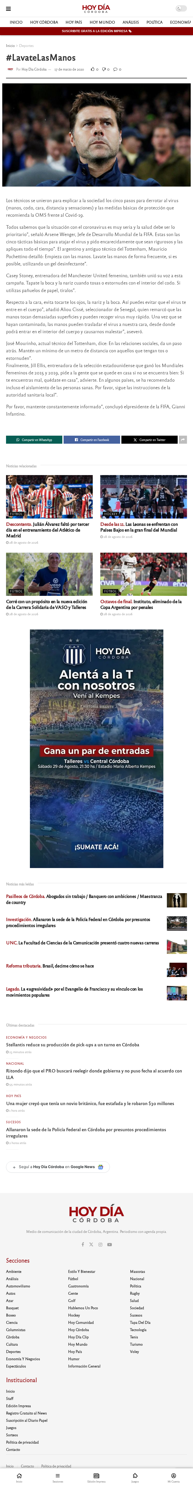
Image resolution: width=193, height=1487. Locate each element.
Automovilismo (18, 1286)
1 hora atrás (17, 1110)
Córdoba (12, 1337)
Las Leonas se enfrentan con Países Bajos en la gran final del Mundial (139, 527)
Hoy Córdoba (44, 22)
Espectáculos (16, 1366)
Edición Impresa (18, 1405)
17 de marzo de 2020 (69, 69)
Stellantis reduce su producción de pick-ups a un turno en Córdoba (72, 1044)
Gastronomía (78, 1286)
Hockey (111, 514)
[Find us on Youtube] (109, 1244)
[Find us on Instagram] (100, 1244)
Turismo (136, 1344)
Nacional (15, 1063)
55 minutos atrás (20, 1084)
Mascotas (137, 1271)
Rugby (135, 1293)
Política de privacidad (22, 1442)
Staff (9, 1398)
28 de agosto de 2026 (23, 542)
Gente (73, 1293)
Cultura (12, 1344)
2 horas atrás (17, 1143)
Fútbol (16, 514)
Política (155, 22)
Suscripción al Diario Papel (26, 1420)
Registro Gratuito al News (26, 1413)
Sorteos (12, 1435)
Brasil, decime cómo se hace (50, 965)
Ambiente (13, 1271)
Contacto (13, 1449)
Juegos (11, 1427)
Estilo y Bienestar (81, 1271)
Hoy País (74, 22)
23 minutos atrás (20, 1052)
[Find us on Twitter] (91, 1244)
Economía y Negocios (26, 1037)
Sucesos (13, 1122)
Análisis (131, 22)
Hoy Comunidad (81, 1322)
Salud (134, 1300)
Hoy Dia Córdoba (34, 69)
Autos (10, 1293)
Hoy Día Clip (78, 1337)
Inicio (16, 22)
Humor (73, 1358)
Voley (134, 1351)
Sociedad (137, 1307)
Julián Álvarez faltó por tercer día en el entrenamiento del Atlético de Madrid (47, 529)
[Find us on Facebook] (82, 1244)
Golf (71, 1300)
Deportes (26, 45)
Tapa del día (140, 1322)
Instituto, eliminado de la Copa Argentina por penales (140, 604)
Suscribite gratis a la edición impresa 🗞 (96, 31)
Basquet (12, 1307)
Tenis (134, 1337)
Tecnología (138, 1329)
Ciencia (12, 1322)
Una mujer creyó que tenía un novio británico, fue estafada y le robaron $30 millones (90, 1103)
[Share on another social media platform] (183, 440)
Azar (9, 1300)
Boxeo (11, 1315)
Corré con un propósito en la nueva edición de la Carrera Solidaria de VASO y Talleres (46, 604)
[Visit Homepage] (96, 9)
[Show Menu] (8, 8)
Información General (84, 1366)
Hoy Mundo (102, 22)
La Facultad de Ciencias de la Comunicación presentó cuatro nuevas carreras (82, 942)
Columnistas (15, 1329)
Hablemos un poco (83, 1307)
